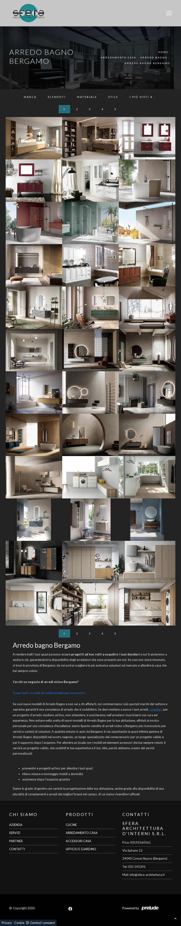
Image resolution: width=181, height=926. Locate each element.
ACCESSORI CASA (78, 841)
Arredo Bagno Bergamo (147, 63)
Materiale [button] (87, 96)
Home (163, 52)
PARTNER (16, 841)
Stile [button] (113, 96)
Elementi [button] (57, 96)
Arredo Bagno (153, 57)
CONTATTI (17, 849)
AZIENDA (15, 825)
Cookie (19, 923)
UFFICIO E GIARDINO (81, 849)
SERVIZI (14, 833)
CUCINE (71, 825)
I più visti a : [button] (142, 96)
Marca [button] (30, 96)
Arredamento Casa (118, 57)
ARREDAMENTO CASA (82, 833)
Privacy (7, 923)
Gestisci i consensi (42, 923)
